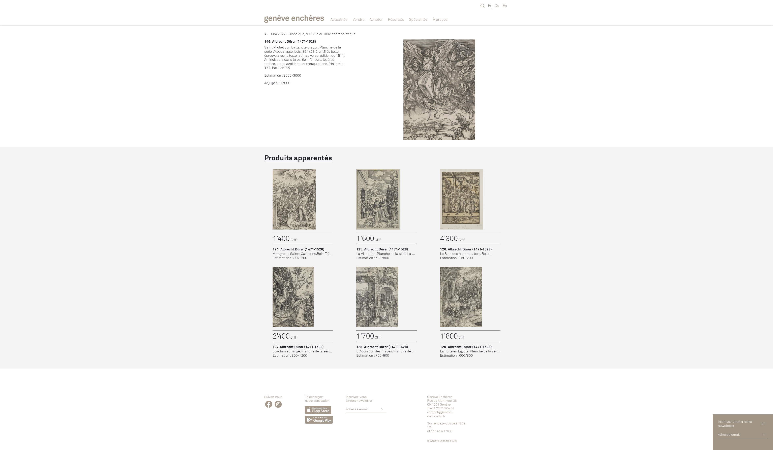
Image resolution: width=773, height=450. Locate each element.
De (497, 5)
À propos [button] (440, 19)
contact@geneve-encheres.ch (440, 414)
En (505, 5)
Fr (489, 5)
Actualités (339, 19)
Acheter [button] (376, 19)
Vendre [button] (359, 19)
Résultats (396, 19)
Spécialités (418, 19)
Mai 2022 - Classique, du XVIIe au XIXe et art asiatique (312, 34)
